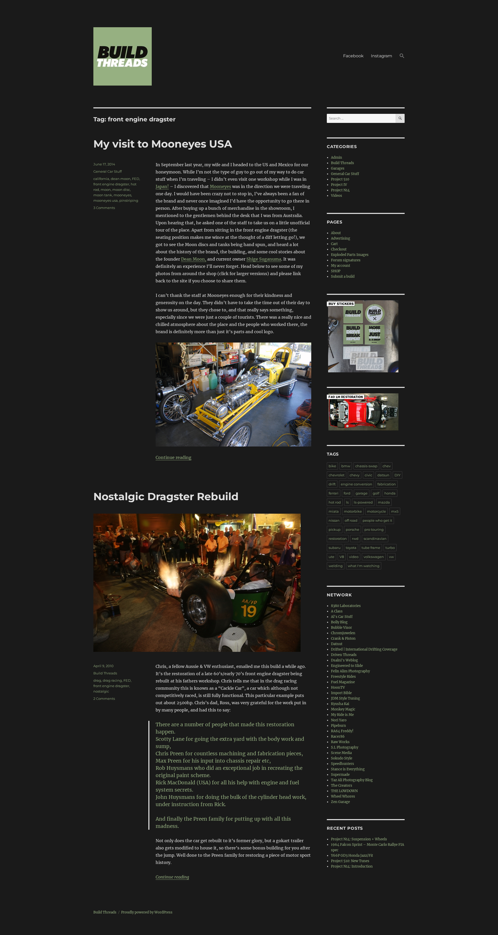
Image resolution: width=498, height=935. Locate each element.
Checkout (339, 249)
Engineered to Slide (347, 666)
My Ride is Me (342, 715)
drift (332, 484)
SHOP (335, 271)
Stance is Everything (348, 769)
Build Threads (105, 673)
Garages (337, 168)
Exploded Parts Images (350, 255)
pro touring (374, 529)
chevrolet (336, 475)
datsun (383, 475)
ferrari (333, 493)
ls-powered (363, 502)
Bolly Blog (339, 622)
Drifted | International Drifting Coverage (364, 649)
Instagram (381, 55)
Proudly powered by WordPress (146, 912)
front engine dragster (111, 184)
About (336, 233)
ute (331, 557)
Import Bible (341, 693)
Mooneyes (220, 186)
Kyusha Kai (340, 704)
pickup (335, 529)
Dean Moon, (193, 259)
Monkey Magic (343, 709)
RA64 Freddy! (342, 731)
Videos (336, 195)
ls (347, 502)
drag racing (112, 680)
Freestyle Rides (343, 676)
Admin (336, 157)
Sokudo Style (341, 758)
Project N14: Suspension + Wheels (359, 839)
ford (347, 493)
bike (332, 466)
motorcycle (376, 511)
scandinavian (375, 538)
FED (135, 179)
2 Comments (104, 698)
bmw (345, 466)
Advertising (340, 238)
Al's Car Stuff (341, 617)
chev (387, 466)
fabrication (386, 484)
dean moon (120, 179)
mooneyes (122, 195)
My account (340, 265)
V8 (342, 557)
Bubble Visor (341, 627)
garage (362, 493)
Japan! (162, 186)
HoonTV (338, 687)
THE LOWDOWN (344, 791)
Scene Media (341, 753)
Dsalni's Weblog (344, 660)
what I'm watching (363, 566)
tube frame (371, 548)
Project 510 (340, 179)
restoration (338, 538)
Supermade (340, 774)
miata (334, 511)
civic (368, 475)
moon (106, 189)
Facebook (353, 55)
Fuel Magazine (343, 682)
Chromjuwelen (343, 633)
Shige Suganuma (263, 259)
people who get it (377, 520)
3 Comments (104, 208)
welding (336, 566)
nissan (334, 520)
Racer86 (338, 736)
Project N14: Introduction (352, 866)
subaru (335, 548)
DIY (397, 475)
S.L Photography (344, 747)
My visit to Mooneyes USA (162, 143)
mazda (384, 502)
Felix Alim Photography (350, 671)
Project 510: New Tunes (350, 861)
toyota (351, 548)
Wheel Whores (343, 796)
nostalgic (101, 691)
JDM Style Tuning (345, 698)
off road (351, 520)
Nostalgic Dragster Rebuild (166, 496)
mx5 (394, 511)
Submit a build (343, 276)
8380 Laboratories (346, 606)
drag (97, 680)
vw (391, 557)
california (101, 179)
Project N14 (340, 190)
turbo (390, 548)
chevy (354, 475)
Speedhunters (342, 764)
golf (376, 493)
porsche (352, 529)
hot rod (335, 502)
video (353, 557)
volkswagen (374, 557)
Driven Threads (344, 655)
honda (390, 493)
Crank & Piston (343, 638)
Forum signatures (346, 260)
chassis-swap (366, 466)
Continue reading (173, 457)
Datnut (336, 644)
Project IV (339, 185)
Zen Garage (340, 802)
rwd (355, 538)
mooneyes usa (105, 200)
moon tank (102, 195)
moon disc (121, 189)
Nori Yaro (339, 720)
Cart (334, 244)
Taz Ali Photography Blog (352, 780)
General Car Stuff (107, 171)
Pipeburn (338, 725)
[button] (402, 56)
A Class (337, 611)
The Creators (341, 785)
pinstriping (128, 200)
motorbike (353, 511)
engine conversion (356, 484)
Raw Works (340, 742)
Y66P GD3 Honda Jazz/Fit (352, 855)
